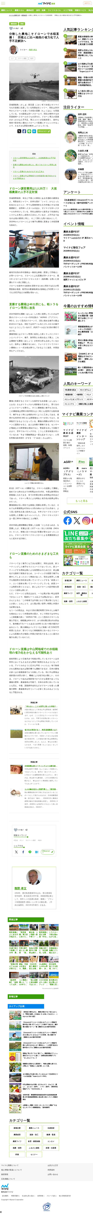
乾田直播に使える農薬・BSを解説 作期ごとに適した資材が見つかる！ (43, 934)
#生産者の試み (70, 390)
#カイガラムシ (85, 390)
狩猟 (17, 1154)
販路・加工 (34, 1135)
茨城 (21, 24)
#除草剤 (80, 395)
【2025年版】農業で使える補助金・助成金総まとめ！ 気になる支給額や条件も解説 (34, 966)
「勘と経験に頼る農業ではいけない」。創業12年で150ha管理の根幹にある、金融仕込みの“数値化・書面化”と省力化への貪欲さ (34, 982)
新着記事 (17, 1128)
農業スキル (19, 10)
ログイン (87, 3)
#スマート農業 (31, 840)
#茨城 (16, 840)
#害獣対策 (69, 395)
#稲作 (40, 840)
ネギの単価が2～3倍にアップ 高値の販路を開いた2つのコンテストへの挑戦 (43, 982)
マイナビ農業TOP (14, 15)
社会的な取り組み (28, 1196)
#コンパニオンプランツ (74, 399)
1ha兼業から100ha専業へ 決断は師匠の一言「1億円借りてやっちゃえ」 (43, 966)
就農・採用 (17, 1148)
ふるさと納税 (34, 1148)
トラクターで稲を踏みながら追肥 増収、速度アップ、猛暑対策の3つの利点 (54, 934)
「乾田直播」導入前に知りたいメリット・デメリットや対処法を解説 (23, 934)
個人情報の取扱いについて (11, 1170)
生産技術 (51, 1128)
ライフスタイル (54, 10)
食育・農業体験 (34, 1141)
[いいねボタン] (11, 28)
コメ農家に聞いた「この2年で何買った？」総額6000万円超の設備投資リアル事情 (23, 982)
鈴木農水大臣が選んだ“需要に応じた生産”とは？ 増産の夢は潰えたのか (54, 982)
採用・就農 (40, 10)
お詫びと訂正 (53, 1165)
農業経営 (30, 10)
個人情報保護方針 (65, 1196)
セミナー (34, 1154)
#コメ (22, 840)
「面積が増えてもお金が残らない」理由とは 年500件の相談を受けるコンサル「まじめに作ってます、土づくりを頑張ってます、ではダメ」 (13, 966)
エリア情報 (68, 10)
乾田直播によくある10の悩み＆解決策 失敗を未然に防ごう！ (13, 934)
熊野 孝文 (33, 50)
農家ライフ (17, 1141)
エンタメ (51, 1141)
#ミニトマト (69, 404)
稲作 (31, 58)
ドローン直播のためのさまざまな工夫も (28, 171)
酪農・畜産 (51, 1135)
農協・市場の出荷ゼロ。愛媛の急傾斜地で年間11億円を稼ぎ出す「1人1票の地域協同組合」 (23, 966)
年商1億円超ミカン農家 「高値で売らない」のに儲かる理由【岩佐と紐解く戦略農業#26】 (23, 950)
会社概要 (5, 1196)
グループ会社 (51, 1196)
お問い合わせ (53, 1174)
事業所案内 (15, 1196)
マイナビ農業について (10, 1165)
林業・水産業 (51, 1148)
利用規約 (51, 1170)
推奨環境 (4, 1174)
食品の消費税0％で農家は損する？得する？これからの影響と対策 (33, 950)
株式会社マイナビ (7, 1192)
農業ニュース (6, 10)
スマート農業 (22, 58)
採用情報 (40, 1196)
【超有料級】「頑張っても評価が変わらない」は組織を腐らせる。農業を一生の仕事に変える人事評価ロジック (13, 982)
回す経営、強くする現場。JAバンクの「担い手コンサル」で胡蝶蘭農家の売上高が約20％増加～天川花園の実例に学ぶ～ (53, 966)
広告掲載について (8, 1179)
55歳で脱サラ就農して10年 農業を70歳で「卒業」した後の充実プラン (13, 950)
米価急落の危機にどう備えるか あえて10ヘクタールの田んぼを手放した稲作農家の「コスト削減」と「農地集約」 (53, 950)
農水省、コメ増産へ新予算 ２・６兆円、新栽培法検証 (33, 934)
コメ (12, 58)
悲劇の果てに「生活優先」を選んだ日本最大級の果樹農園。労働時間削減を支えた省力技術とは (43, 950)
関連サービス (80, 10)
